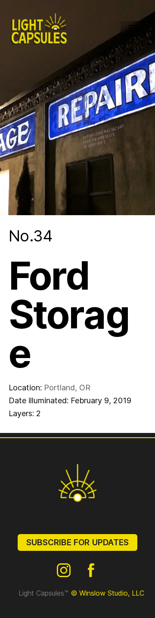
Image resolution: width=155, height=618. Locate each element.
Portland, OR (67, 387)
